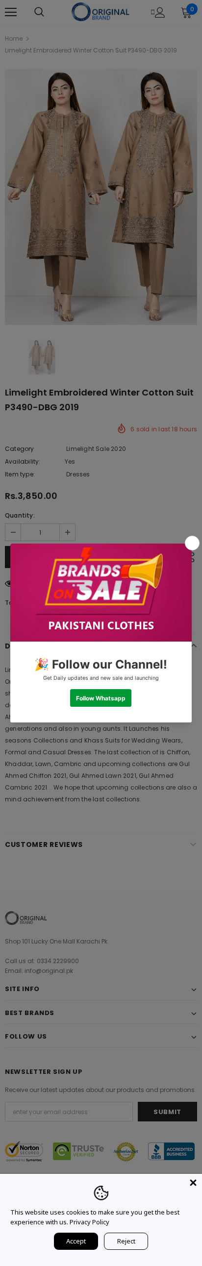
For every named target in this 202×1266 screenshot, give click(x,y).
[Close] (193, 1183)
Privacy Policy (89, 1221)
